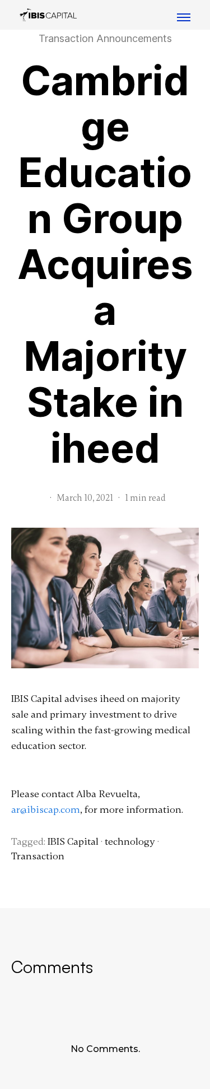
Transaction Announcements (105, 39)
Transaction (37, 856)
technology (130, 841)
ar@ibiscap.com (45, 809)
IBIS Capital (73, 841)
